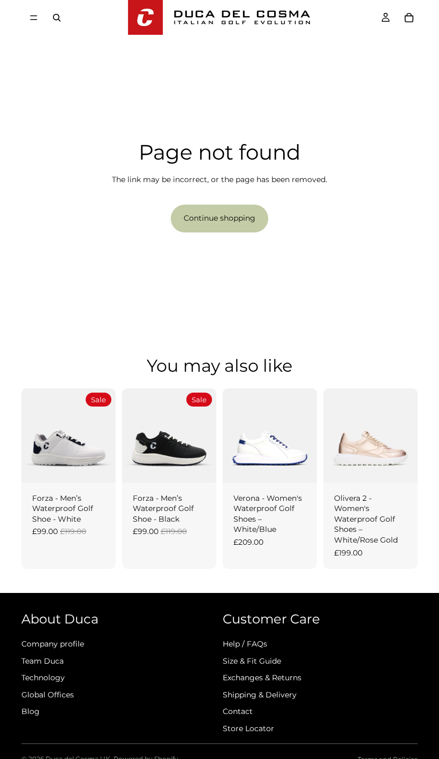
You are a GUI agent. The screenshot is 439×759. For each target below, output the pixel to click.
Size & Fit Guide (252, 660)
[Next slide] (104, 435)
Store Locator (248, 728)
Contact (238, 711)
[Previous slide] (33, 435)
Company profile (52, 644)
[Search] (57, 17)
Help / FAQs (245, 644)
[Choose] (99, 466)
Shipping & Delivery (260, 695)
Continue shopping (219, 218)
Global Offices (47, 695)
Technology (43, 677)
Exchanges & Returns (262, 677)
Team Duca (42, 660)
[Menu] (33, 17)
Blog (30, 711)
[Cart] (409, 17)
